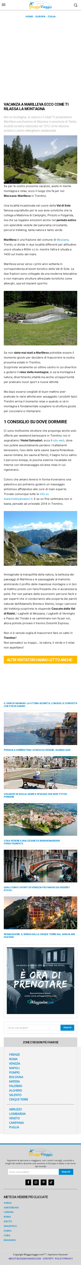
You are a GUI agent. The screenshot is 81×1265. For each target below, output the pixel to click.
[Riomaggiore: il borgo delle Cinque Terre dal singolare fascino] (40, 912)
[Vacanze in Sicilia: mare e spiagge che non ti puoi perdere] (40, 772)
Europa (40, 16)
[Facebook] (28, 1182)
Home (29, 16)
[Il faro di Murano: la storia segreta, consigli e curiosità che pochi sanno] (40, 681)
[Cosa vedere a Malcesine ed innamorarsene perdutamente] (40, 819)
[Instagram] (36, 1182)
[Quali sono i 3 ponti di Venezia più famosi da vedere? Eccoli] (40, 866)
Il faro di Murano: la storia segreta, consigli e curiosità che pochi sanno (40, 704)
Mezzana (63, 239)
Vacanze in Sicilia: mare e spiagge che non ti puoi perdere (35, 795)
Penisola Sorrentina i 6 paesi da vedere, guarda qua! (37, 750)
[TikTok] (51, 1182)
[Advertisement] (40, 60)
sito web (58, 440)
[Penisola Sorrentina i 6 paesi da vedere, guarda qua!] (40, 728)
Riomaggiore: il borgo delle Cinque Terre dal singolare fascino (39, 935)
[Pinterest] (44, 1182)
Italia (52, 16)
